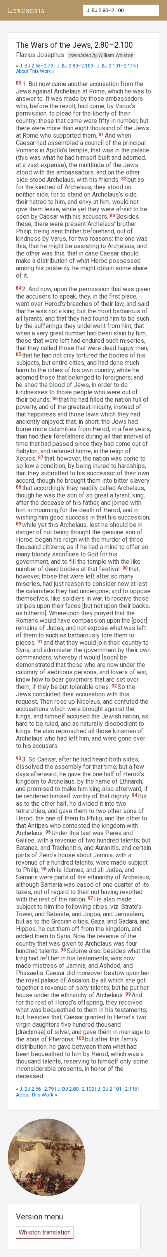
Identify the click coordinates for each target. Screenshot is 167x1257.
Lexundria (26, 10)
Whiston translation (45, 1232)
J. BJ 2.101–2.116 (116, 66)
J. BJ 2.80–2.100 (75, 66)
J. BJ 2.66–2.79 (36, 66)
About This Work (33, 71)
